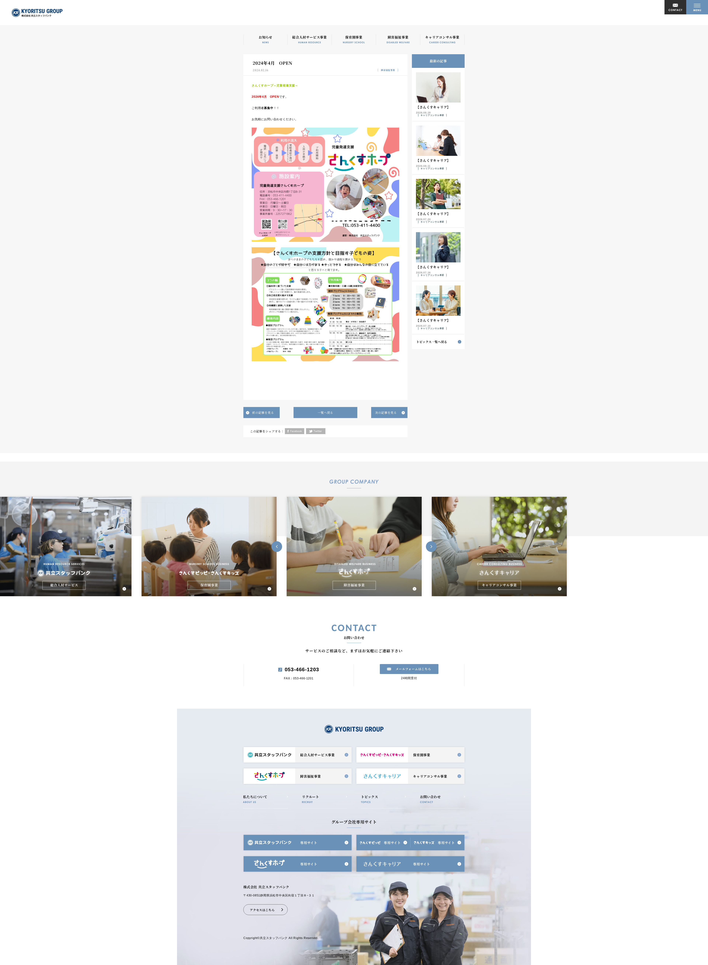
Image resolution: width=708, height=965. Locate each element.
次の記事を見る (386, 412)
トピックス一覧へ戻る (431, 342)
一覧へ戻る (325, 412)
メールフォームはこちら (413, 669)
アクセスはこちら (262, 910)
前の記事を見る (263, 412)
